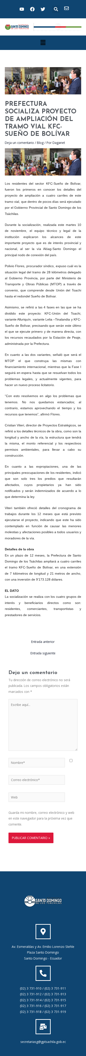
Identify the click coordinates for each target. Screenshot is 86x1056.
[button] (56, 9)
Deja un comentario (19, 142)
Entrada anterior (43, 641)
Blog (40, 142)
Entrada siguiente (43, 653)
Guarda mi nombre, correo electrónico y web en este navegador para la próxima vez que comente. (41, 818)
